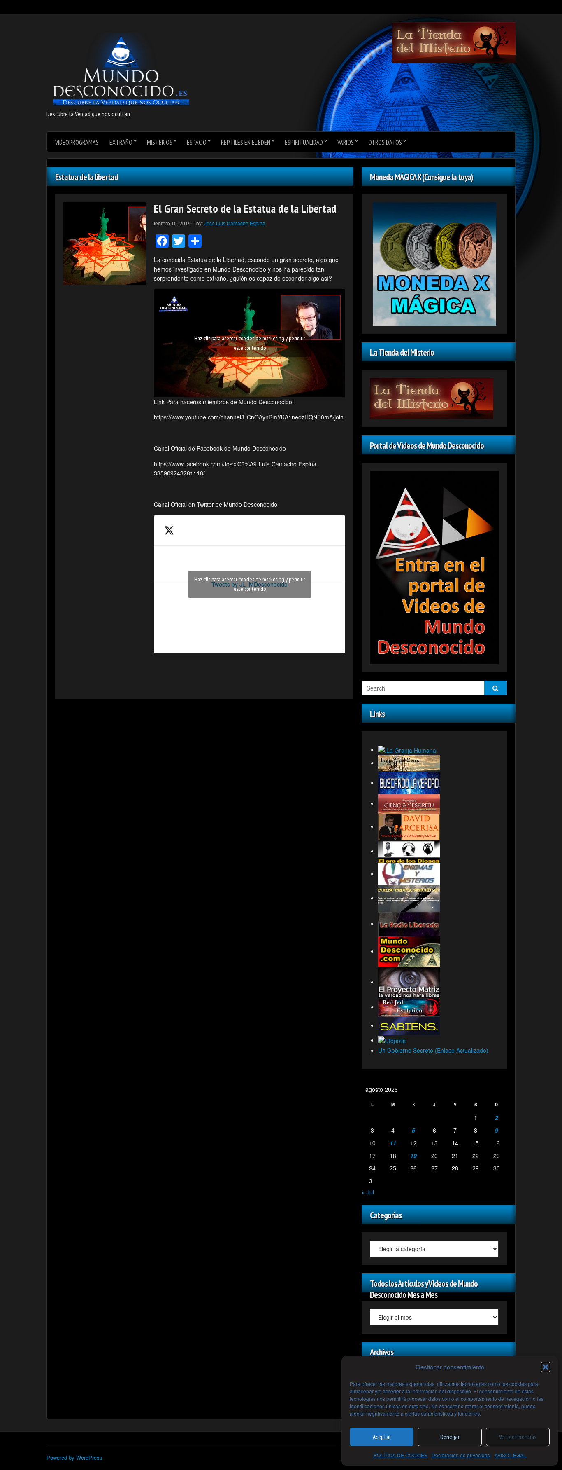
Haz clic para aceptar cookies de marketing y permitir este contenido (249, 343)
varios (345, 142)
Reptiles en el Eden (245, 142)
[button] (545, 1367)
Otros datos (385, 142)
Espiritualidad (304, 142)
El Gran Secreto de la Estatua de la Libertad (245, 208)
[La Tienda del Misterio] (454, 42)
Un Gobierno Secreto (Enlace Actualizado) (433, 1050)
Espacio (197, 142)
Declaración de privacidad (461, 1454)
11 (393, 1143)
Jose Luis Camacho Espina (234, 223)
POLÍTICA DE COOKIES (400, 1454)
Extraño (120, 142)
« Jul (368, 1192)
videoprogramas (77, 142)
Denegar (450, 1437)
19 (413, 1156)
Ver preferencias (517, 1437)
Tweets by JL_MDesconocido (249, 584)
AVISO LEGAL (510, 1454)
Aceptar (382, 1437)
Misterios (159, 142)
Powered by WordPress (74, 1457)
